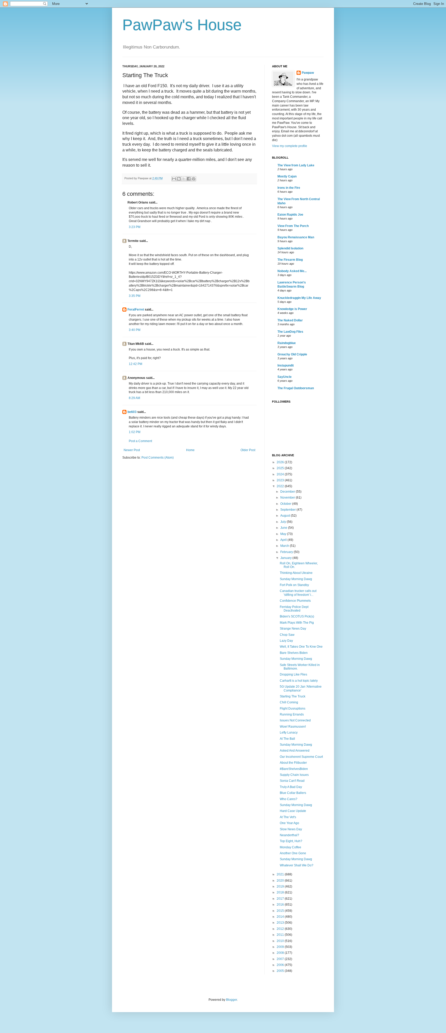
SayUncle (284, 377)
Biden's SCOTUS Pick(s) (297, 616)
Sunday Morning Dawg (296, 579)
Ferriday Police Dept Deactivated (294, 608)
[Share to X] (183, 178)
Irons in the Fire (288, 188)
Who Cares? (288, 799)
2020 (281, 880)
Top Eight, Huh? (291, 841)
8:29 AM (134, 398)
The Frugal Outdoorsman (295, 388)
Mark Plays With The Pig (297, 622)
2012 (281, 929)
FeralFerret (136, 309)
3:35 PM (134, 296)
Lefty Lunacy (289, 732)
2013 (281, 922)
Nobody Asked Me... (292, 271)
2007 (281, 959)
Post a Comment (140, 441)
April (284, 540)
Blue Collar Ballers (293, 793)
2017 (281, 898)
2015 (281, 911)
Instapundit (285, 365)
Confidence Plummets (295, 601)
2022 (281, 486)
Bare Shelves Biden (294, 653)
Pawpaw (308, 73)
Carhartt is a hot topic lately (299, 680)
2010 (281, 941)
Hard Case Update (293, 811)
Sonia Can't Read (292, 781)
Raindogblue (286, 343)
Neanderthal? (289, 835)
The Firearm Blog (290, 260)
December (288, 491)
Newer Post (132, 450)
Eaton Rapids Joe (290, 214)
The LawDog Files (290, 332)
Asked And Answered (294, 750)
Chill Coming (289, 702)
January (286, 558)
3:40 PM (134, 330)
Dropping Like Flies (293, 674)
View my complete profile (289, 146)
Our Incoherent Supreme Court (301, 757)
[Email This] (174, 178)
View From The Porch (293, 226)
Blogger (231, 1000)
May (283, 534)
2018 (281, 892)
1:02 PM (134, 432)
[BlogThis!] (178, 178)
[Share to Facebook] (188, 178)
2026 (281, 462)
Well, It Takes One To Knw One (301, 646)
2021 (281, 874)
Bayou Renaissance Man (295, 237)
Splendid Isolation (290, 248)
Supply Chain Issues (294, 775)
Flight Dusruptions (292, 708)
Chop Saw (287, 635)
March (285, 546)
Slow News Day (291, 829)
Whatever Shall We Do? (296, 865)
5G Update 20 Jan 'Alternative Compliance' (301, 688)
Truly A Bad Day (291, 787)
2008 (281, 953)
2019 (281, 886)
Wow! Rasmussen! (293, 726)
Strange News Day (293, 628)
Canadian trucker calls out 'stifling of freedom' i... (298, 592)
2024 (281, 474)
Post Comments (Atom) (157, 457)
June (284, 528)
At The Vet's (288, 817)
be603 (132, 412)
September (288, 509)
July (283, 522)
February (287, 552)
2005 (281, 971)
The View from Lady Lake (295, 165)
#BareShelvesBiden (294, 769)
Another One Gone (293, 853)
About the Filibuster (293, 762)
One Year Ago (289, 823)
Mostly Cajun (287, 176)
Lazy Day (286, 640)
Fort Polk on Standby (294, 585)
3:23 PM (134, 227)
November (288, 497)
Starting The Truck (292, 696)
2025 (281, 468)
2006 (281, 965)
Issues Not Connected (295, 720)
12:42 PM (135, 364)
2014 (281, 916)
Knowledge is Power (292, 309)
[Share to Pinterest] (193, 178)
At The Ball (287, 739)
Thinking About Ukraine (296, 573)
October (286, 504)
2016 (281, 904)
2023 (281, 480)
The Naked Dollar (290, 320)
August (285, 515)
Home (190, 450)
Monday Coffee (290, 847)
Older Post (248, 450)
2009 (281, 947)
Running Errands (292, 714)
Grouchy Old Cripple (292, 354)
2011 (281, 935)
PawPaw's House (182, 25)
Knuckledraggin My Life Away (299, 298)
